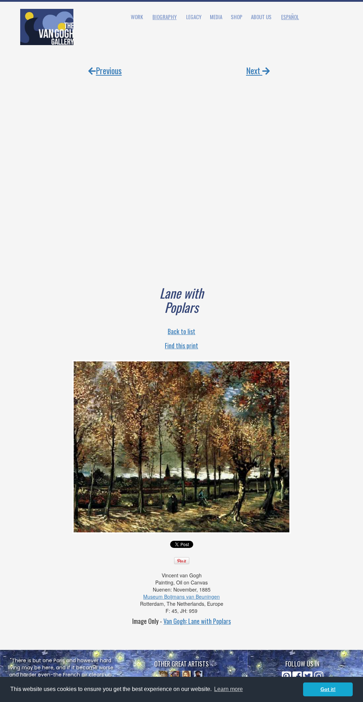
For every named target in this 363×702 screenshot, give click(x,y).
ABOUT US (261, 17)
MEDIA (216, 17)
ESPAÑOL (290, 17)
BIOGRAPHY (164, 17)
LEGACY (193, 17)
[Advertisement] (181, 172)
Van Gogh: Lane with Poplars (197, 621)
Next (254, 70)
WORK (137, 17)
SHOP (236, 17)
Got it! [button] (328, 689)
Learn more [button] (228, 689)
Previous (109, 70)
